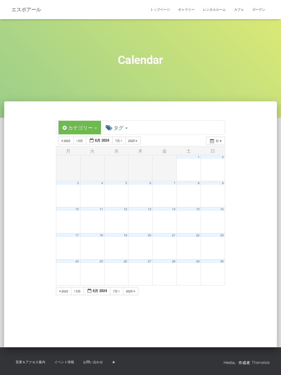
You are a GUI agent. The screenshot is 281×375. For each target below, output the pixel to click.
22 (197, 235)
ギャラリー (186, 10)
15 (197, 209)
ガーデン (258, 10)
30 (222, 261)
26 (125, 261)
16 (222, 209)
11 (101, 209)
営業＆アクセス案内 (30, 362)
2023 (67, 140)
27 (149, 261)
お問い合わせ (93, 362)
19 (125, 235)
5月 (80, 140)
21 (173, 235)
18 (101, 235)
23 (222, 235)
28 (173, 261)
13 (149, 209)
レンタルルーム (214, 10)
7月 (118, 140)
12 (125, 209)
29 (197, 261)
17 (77, 235)
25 (101, 261)
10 (77, 209)
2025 (132, 140)
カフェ (239, 10)
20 (149, 235)
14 (173, 209)
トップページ (160, 10)
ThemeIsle (260, 362)
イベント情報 (64, 362)
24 (77, 261)
